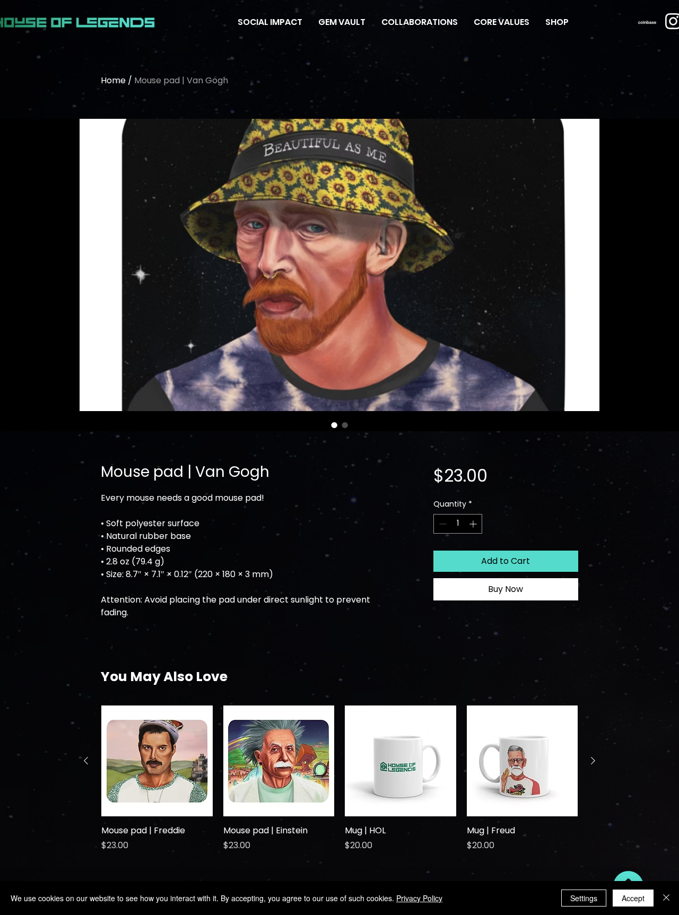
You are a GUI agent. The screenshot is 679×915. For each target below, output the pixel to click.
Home (113, 80)
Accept (633, 898)
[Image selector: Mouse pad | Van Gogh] (334, 425)
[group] (339, 784)
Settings (583, 898)
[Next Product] (593, 760)
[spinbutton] (457, 524)
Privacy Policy (419, 898)
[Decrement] (441, 524)
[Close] (666, 898)
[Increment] (474, 524)
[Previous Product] (86, 760)
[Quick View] (157, 761)
